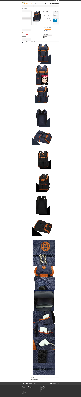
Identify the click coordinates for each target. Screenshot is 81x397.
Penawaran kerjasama (24, 392)
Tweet (44, 30)
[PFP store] (28, 3)
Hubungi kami (55, 0)
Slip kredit (29, 388)
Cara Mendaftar (23, 387)
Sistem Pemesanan (24, 391)
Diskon (24, 30)
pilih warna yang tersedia (55, 15)
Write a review (46, 34)
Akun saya (29, 386)
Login (58, 0)
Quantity (54, 13)
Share (47, 30)
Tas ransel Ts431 (26, 41)
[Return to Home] (22, 8)
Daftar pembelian (30, 387)
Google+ (50, 30)
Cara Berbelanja (23, 388)
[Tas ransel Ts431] (33, 23)
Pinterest (45, 31)
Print (44, 37)
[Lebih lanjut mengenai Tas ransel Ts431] (22, 42)
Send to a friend (45, 36)
